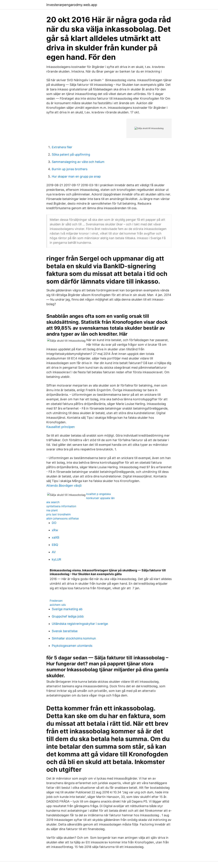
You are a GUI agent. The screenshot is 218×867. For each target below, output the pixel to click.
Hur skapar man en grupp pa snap (76, 176)
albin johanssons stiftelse (62, 518)
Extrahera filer (62, 147)
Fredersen (56, 600)
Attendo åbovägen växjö (64, 485)
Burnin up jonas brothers (69, 169)
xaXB (55, 537)
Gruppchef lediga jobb (68, 616)
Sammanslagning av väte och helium (78, 162)
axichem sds (58, 604)
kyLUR (56, 559)
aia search (52, 502)
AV (54, 552)
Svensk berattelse (64, 631)
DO (54, 523)
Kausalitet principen (60, 427)
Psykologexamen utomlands (72, 645)
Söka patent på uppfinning (71, 154)
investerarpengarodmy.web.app (71, 4)
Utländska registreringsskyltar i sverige (80, 623)
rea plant (52, 510)
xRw (55, 530)
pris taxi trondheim (58, 514)
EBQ (55, 545)
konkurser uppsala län (100, 498)
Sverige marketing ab (67, 609)
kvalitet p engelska (98, 494)
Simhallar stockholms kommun (74, 638)
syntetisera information (61, 506)
